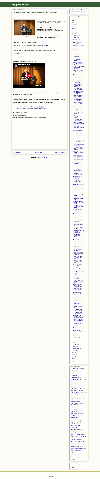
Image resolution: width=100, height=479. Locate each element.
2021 (73, 18)
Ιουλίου (75, 339)
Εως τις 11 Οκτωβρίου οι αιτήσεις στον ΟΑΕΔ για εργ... (78, 103)
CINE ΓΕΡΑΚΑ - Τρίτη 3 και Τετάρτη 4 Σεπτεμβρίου (78, 324)
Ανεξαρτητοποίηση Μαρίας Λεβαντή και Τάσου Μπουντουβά (78, 316)
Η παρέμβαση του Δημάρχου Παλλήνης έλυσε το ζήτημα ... (78, 293)
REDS (72, 459)
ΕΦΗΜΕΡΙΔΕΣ (74, 417)
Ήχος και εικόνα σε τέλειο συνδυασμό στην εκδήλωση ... (78, 59)
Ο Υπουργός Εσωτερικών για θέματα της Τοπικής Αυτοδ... (78, 202)
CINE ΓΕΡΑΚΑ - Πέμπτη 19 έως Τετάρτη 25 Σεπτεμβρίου (78, 165)
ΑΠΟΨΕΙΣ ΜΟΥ (74, 375)
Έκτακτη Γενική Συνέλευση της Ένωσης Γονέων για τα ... (78, 140)
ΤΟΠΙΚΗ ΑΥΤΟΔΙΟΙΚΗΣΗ (76, 457)
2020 (73, 20)
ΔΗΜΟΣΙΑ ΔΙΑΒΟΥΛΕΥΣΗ (76, 390)
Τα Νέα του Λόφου (77, 334)
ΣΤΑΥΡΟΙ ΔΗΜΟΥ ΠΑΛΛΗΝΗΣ (77, 448)
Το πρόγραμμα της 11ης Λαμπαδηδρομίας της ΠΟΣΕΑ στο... (78, 194)
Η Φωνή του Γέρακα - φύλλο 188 (77, 43)
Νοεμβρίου (75, 37)
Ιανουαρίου (75, 350)
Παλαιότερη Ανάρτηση (60, 152)
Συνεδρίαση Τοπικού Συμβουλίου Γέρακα (77, 100)
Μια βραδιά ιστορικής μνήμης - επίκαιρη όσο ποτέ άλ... (78, 206)
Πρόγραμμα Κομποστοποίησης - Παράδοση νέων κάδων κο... (78, 76)
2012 (73, 352)
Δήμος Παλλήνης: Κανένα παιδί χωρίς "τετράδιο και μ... (78, 273)
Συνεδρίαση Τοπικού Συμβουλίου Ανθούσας (78, 89)
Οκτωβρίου (75, 39)
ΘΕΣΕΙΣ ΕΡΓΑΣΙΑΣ (75, 420)
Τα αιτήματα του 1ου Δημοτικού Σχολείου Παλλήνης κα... (77, 108)
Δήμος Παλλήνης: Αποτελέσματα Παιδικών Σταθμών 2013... (77, 236)
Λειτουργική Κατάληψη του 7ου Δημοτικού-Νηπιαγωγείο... (78, 249)
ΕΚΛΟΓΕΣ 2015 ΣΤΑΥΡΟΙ (76, 413)
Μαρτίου (75, 346)
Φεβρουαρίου (76, 348)
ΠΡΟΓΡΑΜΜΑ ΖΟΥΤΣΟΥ (76, 439)
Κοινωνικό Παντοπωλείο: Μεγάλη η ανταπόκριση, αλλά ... (78, 190)
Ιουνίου (75, 340)
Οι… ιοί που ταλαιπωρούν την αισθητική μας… (78, 269)
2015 (73, 30)
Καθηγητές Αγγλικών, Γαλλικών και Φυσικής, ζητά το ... (78, 257)
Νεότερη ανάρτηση (17, 152)
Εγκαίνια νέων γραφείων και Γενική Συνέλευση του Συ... (78, 224)
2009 (73, 358)
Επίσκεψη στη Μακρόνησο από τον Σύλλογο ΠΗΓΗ (78, 55)
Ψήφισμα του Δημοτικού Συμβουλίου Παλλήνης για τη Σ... (78, 306)
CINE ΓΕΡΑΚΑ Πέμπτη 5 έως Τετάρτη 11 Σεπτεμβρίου (78, 302)
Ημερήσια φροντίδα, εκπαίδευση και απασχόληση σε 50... (78, 285)
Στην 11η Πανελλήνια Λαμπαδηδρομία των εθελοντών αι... (78, 261)
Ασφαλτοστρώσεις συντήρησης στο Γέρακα (77, 116)
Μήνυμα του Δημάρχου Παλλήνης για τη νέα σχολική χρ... (78, 253)
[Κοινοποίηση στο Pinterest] (43, 107)
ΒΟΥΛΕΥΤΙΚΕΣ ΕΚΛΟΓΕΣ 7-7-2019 (78, 379)
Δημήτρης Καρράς (20, 5)
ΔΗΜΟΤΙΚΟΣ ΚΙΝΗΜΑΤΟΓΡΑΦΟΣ (78, 398)
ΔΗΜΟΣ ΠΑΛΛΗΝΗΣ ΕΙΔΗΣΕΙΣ (23, 108)
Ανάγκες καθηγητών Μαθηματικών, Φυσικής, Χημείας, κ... (78, 152)
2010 (73, 356)
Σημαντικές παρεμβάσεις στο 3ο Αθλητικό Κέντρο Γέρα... (78, 123)
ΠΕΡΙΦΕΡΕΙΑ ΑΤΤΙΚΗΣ (75, 429)
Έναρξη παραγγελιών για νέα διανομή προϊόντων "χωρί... (78, 185)
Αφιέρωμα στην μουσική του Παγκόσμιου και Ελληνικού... (78, 92)
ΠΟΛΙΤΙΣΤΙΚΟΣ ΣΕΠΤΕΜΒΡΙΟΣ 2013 (38, 108)
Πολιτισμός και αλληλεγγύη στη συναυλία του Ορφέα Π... (78, 215)
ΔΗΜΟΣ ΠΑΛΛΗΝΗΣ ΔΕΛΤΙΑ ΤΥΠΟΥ (78, 385)
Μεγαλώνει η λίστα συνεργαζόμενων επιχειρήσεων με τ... (77, 169)
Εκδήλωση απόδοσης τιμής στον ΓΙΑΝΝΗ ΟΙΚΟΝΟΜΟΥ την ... (78, 173)
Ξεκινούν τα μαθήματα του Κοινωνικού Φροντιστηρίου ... (78, 231)
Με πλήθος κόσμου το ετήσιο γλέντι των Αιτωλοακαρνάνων (77, 210)
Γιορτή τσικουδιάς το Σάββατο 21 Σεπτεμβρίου (77, 177)
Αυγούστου (75, 337)
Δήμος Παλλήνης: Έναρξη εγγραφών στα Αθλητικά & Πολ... (78, 281)
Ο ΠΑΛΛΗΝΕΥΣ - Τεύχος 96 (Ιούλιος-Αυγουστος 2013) (78, 71)
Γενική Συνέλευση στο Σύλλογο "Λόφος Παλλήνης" (77, 85)
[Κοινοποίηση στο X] (40, 107)
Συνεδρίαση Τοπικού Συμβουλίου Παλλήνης (78, 120)
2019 (73, 22)
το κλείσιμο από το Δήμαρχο (28, 92)
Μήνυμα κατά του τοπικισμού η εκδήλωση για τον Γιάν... (78, 127)
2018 (73, 24)
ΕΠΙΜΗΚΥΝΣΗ (74, 415)
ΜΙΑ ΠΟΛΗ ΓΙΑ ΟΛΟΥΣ (75, 425)
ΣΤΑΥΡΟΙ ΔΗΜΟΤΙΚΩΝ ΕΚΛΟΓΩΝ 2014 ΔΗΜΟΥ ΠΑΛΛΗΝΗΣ (78, 442)
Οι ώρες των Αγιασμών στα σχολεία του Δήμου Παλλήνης (78, 266)
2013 (73, 33)
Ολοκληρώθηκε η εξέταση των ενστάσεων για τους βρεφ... (78, 47)
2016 (73, 28)
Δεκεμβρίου (75, 35)
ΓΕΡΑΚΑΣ (73, 382)
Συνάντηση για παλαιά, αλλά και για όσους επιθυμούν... (78, 289)
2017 (73, 26)
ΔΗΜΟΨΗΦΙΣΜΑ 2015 (75, 401)
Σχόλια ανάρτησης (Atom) (42, 157)
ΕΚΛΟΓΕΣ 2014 (74, 409)
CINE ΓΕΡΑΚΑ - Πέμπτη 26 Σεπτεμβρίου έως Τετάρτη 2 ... (78, 112)
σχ (71, 452)
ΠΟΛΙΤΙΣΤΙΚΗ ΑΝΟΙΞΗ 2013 (77, 434)
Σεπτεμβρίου (76, 41)
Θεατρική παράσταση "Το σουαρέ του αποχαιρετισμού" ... (78, 81)
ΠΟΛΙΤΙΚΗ (73, 432)
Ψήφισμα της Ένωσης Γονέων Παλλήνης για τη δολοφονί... (78, 136)
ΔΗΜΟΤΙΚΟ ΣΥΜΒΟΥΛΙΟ (76, 396)
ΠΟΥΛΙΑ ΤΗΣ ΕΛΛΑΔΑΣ (73, 467)
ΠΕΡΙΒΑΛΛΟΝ (74, 427)
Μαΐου (74, 342)
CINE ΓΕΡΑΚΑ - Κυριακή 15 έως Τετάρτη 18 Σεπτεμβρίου (78, 220)
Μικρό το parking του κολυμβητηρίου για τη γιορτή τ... (78, 131)
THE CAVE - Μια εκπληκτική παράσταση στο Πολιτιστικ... (78, 144)
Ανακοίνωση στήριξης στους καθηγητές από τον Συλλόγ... (78, 156)
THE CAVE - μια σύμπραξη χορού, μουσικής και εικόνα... (78, 181)
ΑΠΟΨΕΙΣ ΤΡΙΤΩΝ (75, 377)
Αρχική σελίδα (38, 152)
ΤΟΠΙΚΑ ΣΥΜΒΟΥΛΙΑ (75, 454)
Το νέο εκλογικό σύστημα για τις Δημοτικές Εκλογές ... (78, 298)
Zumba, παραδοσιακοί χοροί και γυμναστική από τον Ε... (78, 320)
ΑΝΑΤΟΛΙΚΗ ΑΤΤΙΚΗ (75, 370)
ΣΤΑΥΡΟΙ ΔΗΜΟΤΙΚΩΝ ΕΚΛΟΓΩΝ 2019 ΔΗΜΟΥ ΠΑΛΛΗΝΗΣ (78, 446)
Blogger (51, 476)
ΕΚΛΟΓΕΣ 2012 (74, 407)
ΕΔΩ (54, 50)
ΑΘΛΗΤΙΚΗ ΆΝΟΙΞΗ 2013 (76, 368)
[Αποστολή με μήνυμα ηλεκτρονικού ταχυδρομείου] (38, 107)
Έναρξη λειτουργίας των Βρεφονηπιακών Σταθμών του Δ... (78, 277)
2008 (73, 360)
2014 (73, 31)
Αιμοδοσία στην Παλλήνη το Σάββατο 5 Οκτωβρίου (78, 67)
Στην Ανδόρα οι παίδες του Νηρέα (78, 228)
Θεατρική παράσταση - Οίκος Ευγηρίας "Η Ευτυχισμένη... (78, 96)
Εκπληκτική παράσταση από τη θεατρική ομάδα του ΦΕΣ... (78, 63)
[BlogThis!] (39, 107)
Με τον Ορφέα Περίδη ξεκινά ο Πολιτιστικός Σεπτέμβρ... (78, 245)
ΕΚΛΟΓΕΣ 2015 (74, 411)
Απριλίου (75, 344)
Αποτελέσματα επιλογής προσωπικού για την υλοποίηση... (78, 161)
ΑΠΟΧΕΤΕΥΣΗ (74, 373)
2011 (73, 354)
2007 (73, 361)
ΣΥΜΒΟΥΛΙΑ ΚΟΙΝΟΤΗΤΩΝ (77, 450)
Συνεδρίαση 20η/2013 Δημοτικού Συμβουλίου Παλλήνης (78, 148)
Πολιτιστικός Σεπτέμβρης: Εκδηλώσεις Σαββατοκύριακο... (78, 241)
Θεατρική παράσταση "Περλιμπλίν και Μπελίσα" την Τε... (77, 51)
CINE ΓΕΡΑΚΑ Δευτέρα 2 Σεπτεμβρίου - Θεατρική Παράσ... (78, 332)
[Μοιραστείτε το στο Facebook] (42, 107)
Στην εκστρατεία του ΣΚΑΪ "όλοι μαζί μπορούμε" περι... (78, 198)
